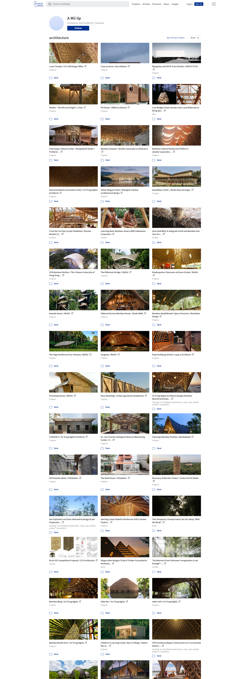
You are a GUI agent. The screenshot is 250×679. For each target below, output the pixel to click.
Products (156, 4)
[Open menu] (213, 4)
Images (175, 4)
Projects (136, 4)
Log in (190, 4)
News (166, 4)
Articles (146, 4)
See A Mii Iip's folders (176, 38)
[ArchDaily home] (38, 4)
